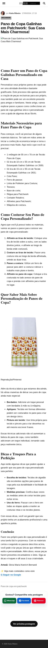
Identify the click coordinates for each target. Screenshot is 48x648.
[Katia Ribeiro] (24, 3)
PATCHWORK (6, 17)
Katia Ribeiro (15, 13)
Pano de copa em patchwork (14, 586)
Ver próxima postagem (24, 624)
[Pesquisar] (44, 3)
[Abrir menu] (4, 3)
